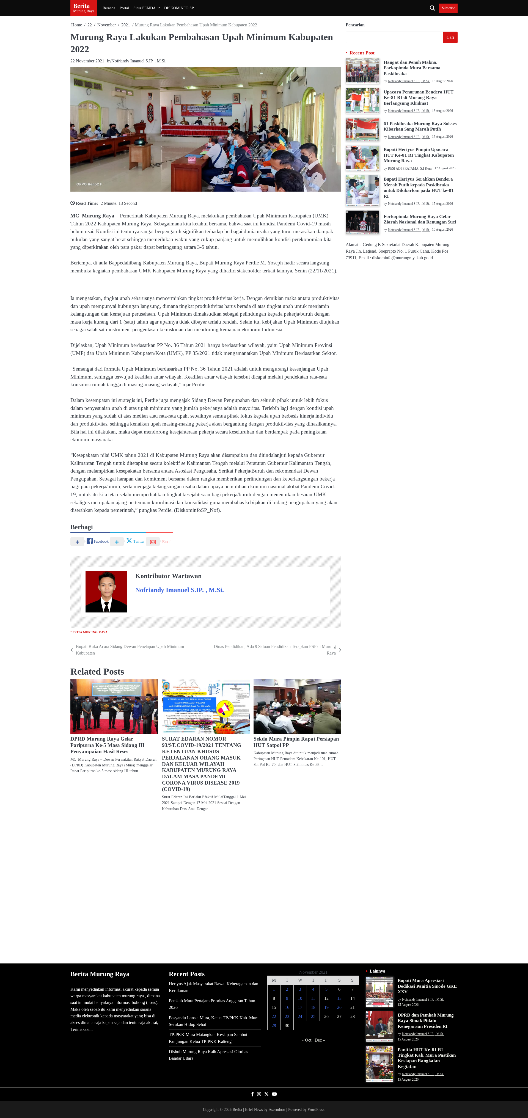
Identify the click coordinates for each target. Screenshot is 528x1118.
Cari (450, 37)
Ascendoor (277, 1109)
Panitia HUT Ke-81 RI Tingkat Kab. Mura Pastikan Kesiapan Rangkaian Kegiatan (427, 1058)
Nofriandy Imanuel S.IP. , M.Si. (138, 61)
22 (274, 1016)
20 (339, 1007)
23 (287, 1016)
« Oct (306, 1040)
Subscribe (448, 8)
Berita (81, 5)
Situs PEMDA (144, 8)
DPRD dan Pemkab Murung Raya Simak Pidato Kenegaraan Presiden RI (426, 1020)
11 (313, 998)
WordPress (316, 1109)
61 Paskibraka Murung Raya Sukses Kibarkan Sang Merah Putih (420, 126)
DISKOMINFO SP (179, 8)
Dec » (320, 1040)
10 (300, 998)
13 (339, 998)
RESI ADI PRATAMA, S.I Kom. (410, 168)
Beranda (109, 8)
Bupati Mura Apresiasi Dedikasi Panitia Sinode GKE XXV (427, 986)
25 (313, 1016)
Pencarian (355, 25)
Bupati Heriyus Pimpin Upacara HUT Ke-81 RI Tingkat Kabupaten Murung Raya (419, 155)
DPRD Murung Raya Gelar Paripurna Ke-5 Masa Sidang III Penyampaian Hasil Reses (107, 745)
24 (300, 1016)
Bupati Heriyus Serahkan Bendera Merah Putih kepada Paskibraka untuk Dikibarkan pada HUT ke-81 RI (419, 187)
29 (274, 1025)
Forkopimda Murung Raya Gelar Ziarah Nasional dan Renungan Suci (420, 219)
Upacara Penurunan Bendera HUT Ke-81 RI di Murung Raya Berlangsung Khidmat (418, 97)
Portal (124, 8)
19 (326, 1007)
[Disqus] (205, 887)
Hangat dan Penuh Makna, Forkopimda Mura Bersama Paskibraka (412, 67)
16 (287, 1007)
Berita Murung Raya (89, 632)
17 (300, 1007)
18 (313, 1007)
